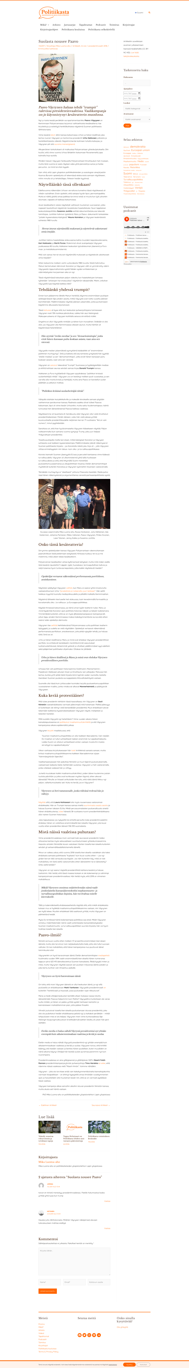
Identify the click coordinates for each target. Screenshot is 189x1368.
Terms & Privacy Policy (48, 1351)
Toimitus (114, 25)
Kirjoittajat (129, 25)
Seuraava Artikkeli (101, 1105)
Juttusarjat (70, 25)
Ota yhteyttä (122, 1327)
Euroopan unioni (140, 150)
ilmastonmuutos (130, 158)
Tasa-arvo (127, 177)
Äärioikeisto (140, 194)
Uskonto (137, 185)
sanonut (54, 365)
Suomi (127, 173)
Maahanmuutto (129, 161)
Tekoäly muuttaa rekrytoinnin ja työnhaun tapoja (45, 1138)
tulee (61, 811)
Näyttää (42, 802)
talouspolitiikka (143, 174)
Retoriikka (135, 167)
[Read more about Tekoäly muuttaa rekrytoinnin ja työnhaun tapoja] (49, 1127)
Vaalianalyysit (128, 188)
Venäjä (139, 187)
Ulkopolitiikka (128, 185)
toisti (73, 750)
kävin (53, 135)
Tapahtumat (85, 25)
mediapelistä (103, 955)
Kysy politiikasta (143, 158)
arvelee (101, 1063)
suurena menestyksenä (64, 144)
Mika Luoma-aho (63, 46)
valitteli (69, 588)
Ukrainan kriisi (138, 182)
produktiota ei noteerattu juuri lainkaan (77, 591)
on (105, 987)
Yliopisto (141, 191)
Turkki (143, 177)
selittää (54, 625)
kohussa (47, 310)
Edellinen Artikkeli (48, 1105)
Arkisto (56, 25)
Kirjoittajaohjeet (49, 29)
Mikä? (43, 25)
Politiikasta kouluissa (73, 29)
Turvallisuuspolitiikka (133, 179)
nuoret (147, 161)
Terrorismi (137, 177)
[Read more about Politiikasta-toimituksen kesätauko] (99, 1127)
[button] (149, 13)
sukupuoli (138, 170)
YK (136, 191)
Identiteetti (126, 156)
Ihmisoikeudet (136, 156)
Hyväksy (129, 1365)
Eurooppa (127, 153)
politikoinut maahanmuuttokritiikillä (75, 722)
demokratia (137, 146)
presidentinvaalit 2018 (97, 46)
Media (140, 161)
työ (133, 182)
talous (135, 174)
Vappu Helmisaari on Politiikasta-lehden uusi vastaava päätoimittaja (73, 1138)
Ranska (126, 167)
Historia (140, 153)
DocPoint (126, 150)
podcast (125, 165)
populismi (134, 164)
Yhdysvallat (129, 191)
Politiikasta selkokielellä (101, 29)
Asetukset (143, 1365)
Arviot (83, 46)
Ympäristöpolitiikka (129, 194)
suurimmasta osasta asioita (96, 805)
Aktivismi (126, 147)
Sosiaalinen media (129, 170)
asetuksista (113, 1365)
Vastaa (107, 1201)
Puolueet (143, 165)
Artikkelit (76, 46)
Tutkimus (127, 182)
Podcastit (101, 25)
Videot (41, 1333)
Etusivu (41, 1324)
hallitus (134, 153)
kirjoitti (51, 730)
